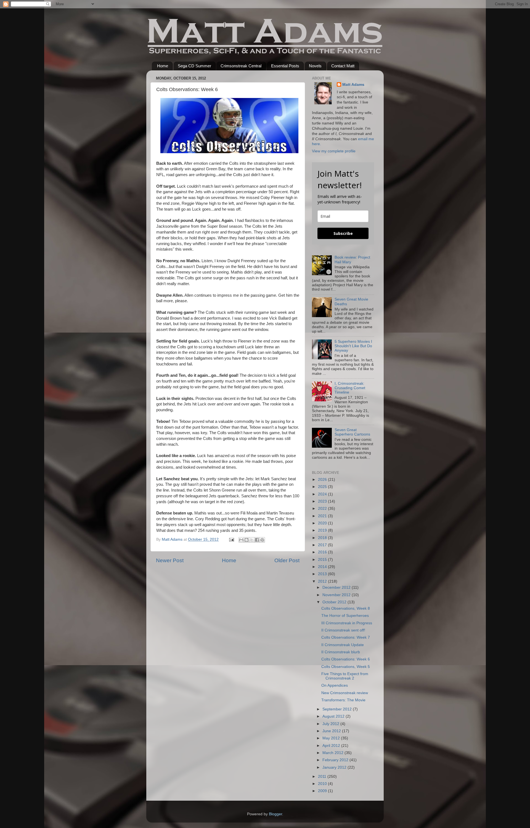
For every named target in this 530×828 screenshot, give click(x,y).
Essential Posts (285, 65)
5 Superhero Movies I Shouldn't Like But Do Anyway (353, 345)
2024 (323, 494)
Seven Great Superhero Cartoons (352, 432)
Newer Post (170, 560)
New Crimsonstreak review (344, 693)
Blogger (275, 814)
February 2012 (335, 760)
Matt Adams (353, 85)
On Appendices (334, 685)
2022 (323, 508)
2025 (323, 487)
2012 (323, 581)
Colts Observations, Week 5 (345, 667)
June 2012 (332, 731)
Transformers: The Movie (343, 700)
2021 (323, 516)
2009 (323, 791)
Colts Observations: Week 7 (345, 637)
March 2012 (333, 753)
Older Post (287, 560)
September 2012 (337, 709)
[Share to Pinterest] (262, 540)
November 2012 (337, 595)
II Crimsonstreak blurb (340, 652)
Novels (315, 65)
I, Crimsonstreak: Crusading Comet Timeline (350, 387)
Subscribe (343, 233)
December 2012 (337, 587)
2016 (323, 552)
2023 (323, 501)
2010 (323, 784)
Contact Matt (342, 65)
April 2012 (331, 746)
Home (162, 65)
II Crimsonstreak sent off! (343, 630)
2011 (322, 776)
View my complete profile (334, 151)
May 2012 (331, 738)
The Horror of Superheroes (345, 616)
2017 (323, 545)
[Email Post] (231, 539)
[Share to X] (252, 540)
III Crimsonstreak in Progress (346, 623)
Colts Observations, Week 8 (345, 608)
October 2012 (335, 602)
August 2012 (334, 716)
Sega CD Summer (194, 65)
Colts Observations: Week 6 (345, 659)
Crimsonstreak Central (241, 65)
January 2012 (335, 767)
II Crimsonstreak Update (342, 645)
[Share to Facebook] (257, 540)
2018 (323, 538)
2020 (323, 523)
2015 (323, 560)
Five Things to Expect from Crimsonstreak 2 (344, 676)
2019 (323, 530)
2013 (323, 574)
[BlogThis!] (246, 540)
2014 (323, 567)
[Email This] (241, 540)
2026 (323, 479)
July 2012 (331, 724)
